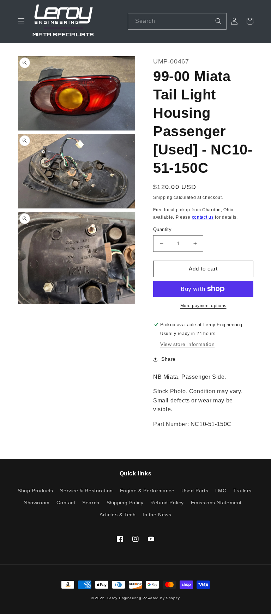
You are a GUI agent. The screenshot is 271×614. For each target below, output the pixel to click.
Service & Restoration (86, 490)
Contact (65, 502)
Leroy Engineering (124, 598)
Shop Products (35, 490)
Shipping (163, 197)
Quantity (162, 229)
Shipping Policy (125, 502)
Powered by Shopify (161, 598)
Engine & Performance (147, 490)
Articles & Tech (118, 514)
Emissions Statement (216, 502)
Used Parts (194, 490)
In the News (157, 514)
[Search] (218, 21)
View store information (187, 344)
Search (91, 502)
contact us (203, 217)
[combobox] (177, 21)
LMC (221, 490)
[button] (21, 21)
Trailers (242, 490)
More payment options (203, 305)
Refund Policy (167, 502)
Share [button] (168, 359)
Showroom (37, 502)
